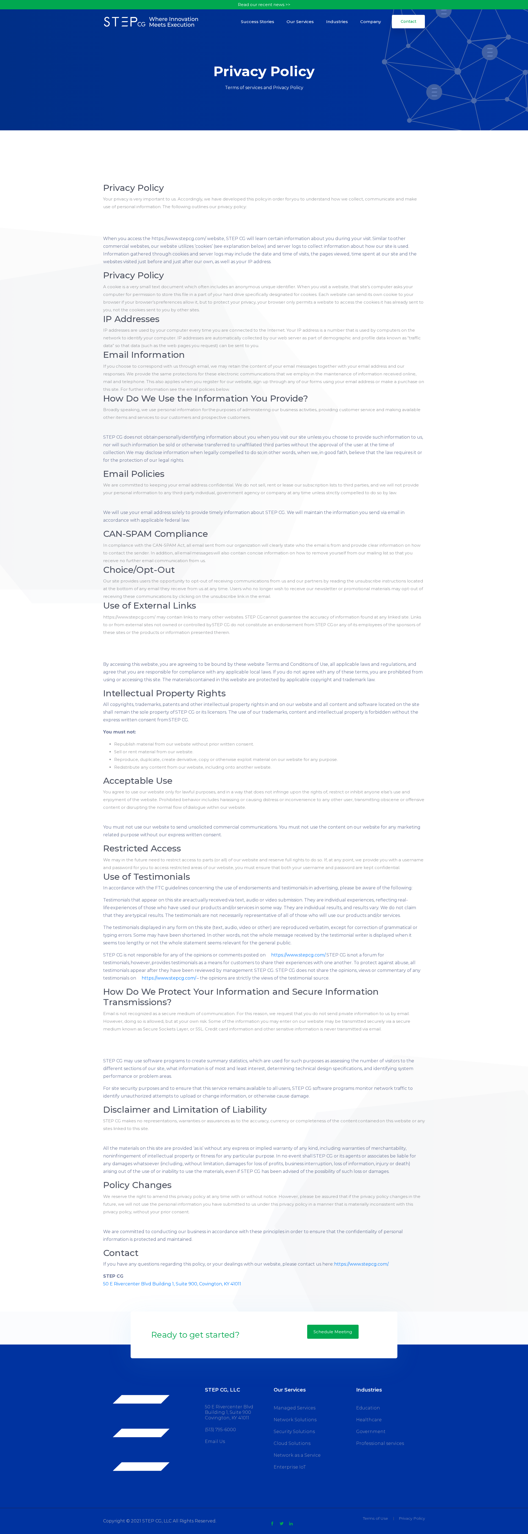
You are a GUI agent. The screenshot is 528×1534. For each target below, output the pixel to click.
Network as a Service (297, 1455)
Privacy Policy (412, 1518)
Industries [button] (337, 21)
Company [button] (370, 21)
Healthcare (369, 1419)
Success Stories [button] (257, 21)
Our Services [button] (300, 21)
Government (371, 1431)
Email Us (215, 1441)
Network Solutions (295, 1419)
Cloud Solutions (292, 1443)
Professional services (380, 1443)
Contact (408, 21)
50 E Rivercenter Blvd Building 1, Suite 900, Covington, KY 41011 (172, 1283)
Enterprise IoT (290, 1467)
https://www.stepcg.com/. (361, 1264)
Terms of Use (375, 1518)
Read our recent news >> (264, 4)
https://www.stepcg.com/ (298, 955)
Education (368, 1408)
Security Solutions (294, 1431)
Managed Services (294, 1408)
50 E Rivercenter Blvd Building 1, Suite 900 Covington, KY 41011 (229, 1412)
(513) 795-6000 (220, 1429)
